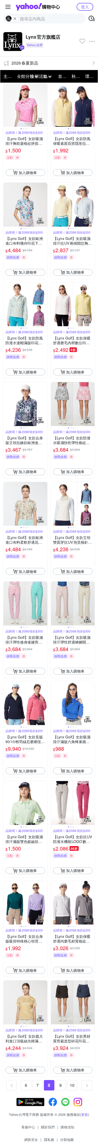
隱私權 (49, 1139)
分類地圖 (67, 1139)
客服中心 (28, 1126)
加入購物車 (28, 172)
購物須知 (67, 1126)
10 (72, 1085)
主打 (7, 76)
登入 (85, 6)
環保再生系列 (90, 76)
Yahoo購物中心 (38, 6)
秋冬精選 (77, 76)
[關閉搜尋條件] (15, 18)
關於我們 (48, 1126)
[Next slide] (44, 105)
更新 (84, 1114)
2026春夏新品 (24, 63)
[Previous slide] (6, 105)
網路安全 (31, 1139)
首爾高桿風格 (63, 76)
